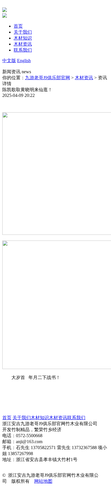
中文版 (9, 60)
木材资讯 (84, 77)
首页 (6, 417)
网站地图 (43, 481)
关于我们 (22, 417)
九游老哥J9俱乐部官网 (47, 77)
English (24, 60)
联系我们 (76, 417)
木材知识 (40, 417)
